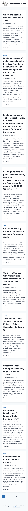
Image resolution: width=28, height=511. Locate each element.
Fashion (5, 11)
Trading (5, 55)
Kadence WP (16, 507)
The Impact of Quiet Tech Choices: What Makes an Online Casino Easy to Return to (13, 324)
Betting (5, 270)
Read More (7, 47)
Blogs (4, 225)
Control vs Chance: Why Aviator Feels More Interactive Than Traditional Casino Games (13, 279)
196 (16, 496)
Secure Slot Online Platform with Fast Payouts (11, 459)
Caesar (6, 23)
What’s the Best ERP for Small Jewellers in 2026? (13, 18)
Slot (4, 362)
